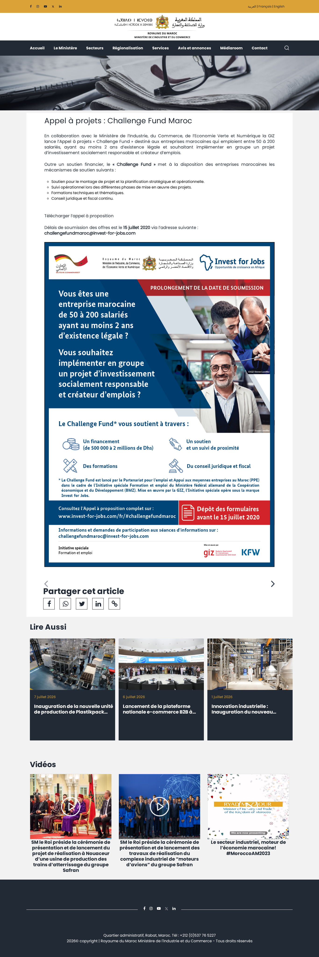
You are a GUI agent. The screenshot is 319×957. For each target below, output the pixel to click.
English (279, 6)
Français (265, 6)
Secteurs (94, 48)
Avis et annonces (194, 48)
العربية (252, 6)
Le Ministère (65, 48)
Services (160, 48)
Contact (260, 48)
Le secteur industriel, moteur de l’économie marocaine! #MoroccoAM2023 (248, 847)
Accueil (37, 48)
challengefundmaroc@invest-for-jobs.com (90, 233)
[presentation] (46, 584)
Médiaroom (231, 48)
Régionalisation (128, 48)
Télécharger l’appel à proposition (79, 216)
